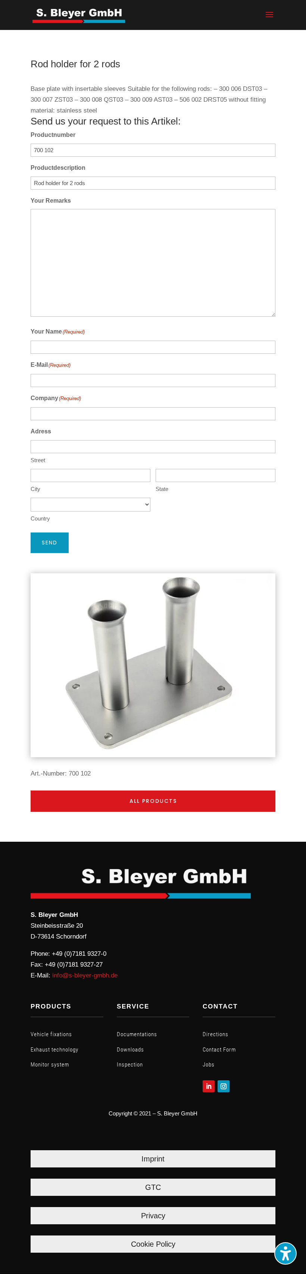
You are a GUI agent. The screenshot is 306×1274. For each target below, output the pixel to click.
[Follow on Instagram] (224, 1086)
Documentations (137, 1034)
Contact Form (219, 1049)
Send (49, 542)
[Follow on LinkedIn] (209, 1086)
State (162, 489)
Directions (215, 1034)
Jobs (209, 1064)
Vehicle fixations (51, 1034)
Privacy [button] (153, 1216)
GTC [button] (153, 1187)
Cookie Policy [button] (153, 1244)
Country (40, 518)
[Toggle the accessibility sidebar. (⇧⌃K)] (285, 1253)
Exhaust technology (54, 1049)
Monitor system (50, 1064)
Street (38, 460)
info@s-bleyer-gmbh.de (85, 975)
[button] (269, 19)
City (35, 489)
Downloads (130, 1049)
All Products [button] (153, 801)
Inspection (130, 1064)
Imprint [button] (153, 1159)
